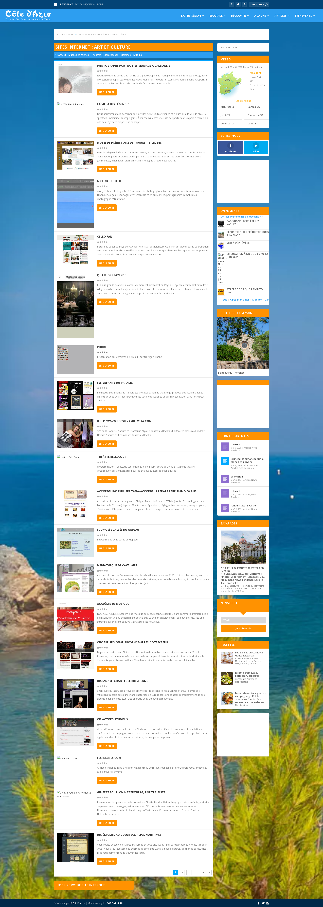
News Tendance (244, 579)
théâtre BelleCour (111, 457)
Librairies (126, 54)
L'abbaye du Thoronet (231, 372)
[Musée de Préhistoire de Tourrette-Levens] (75, 155)
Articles (280, 16)
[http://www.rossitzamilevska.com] (75, 433)
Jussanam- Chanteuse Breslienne (122, 681)
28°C (227, 79)
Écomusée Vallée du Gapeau (118, 530)
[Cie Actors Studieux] (75, 732)
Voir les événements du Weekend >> (242, 216)
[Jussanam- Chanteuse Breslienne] (75, 693)
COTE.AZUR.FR (115, 903)
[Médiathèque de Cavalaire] (75, 578)
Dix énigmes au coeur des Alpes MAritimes (129, 835)
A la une (260, 16)
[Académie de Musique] (75, 616)
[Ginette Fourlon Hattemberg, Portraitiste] (75, 795)
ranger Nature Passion (244, 505)
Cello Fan (104, 236)
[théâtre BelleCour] (75, 457)
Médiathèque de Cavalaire (117, 565)
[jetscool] (225, 493)
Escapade (216, 16)
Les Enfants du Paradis (115, 383)
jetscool (235, 491)
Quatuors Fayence (111, 275)
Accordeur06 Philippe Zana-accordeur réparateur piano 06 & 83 (146, 491)
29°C (227, 91)
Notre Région (191, 16)
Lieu (262, 576)
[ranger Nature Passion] (225, 508)
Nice (241, 468)
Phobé (101, 347)
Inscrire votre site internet (80, 885)
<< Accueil (60, 54)
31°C (238, 82)
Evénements (303, 16)
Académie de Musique (113, 604)
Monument (227, 579)
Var (267, 299)
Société (258, 579)
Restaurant (249, 468)
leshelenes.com (109, 758)
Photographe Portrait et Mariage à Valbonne (133, 66)
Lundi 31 (253, 123)
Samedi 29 (254, 106)
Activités (236, 573)
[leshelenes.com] (75, 758)
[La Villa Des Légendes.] (75, 104)
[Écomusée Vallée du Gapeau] (75, 542)
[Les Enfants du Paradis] (75, 395)
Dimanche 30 (255, 115)
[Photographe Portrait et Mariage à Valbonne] (75, 78)
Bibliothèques (111, 54)
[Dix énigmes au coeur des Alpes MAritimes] (75, 847)
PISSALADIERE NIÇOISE (88, 4)
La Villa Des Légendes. (113, 104)
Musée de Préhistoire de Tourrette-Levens (129, 142)
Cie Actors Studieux (112, 719)
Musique (137, 54)
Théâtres (96, 54)
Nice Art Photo (109, 181)
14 (202, 872)
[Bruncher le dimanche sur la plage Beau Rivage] (225, 461)
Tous (224, 299)
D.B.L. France (77, 903)
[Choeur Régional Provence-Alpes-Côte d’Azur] (75, 655)
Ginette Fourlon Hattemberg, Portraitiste (131, 792)
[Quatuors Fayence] (75, 305)
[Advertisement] (243, 181)
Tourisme (226, 583)
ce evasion (237, 476)
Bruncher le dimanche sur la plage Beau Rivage (247, 460)
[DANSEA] (225, 446)
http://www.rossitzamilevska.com (124, 421)
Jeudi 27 (225, 115)
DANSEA (235, 444)
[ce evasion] (225, 479)
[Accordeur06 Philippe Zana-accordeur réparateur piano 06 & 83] (75, 504)
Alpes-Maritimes (239, 299)
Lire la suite (107, 92)
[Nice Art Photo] (75, 203)
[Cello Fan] (75, 249)
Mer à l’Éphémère (238, 242)
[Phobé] (75, 359)
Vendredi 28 (228, 123)
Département (238, 576)
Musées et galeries (78, 54)
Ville (235, 583)
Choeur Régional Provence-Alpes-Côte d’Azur (132, 642)
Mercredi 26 (227, 106)
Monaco (257, 299)
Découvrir (238, 16)
